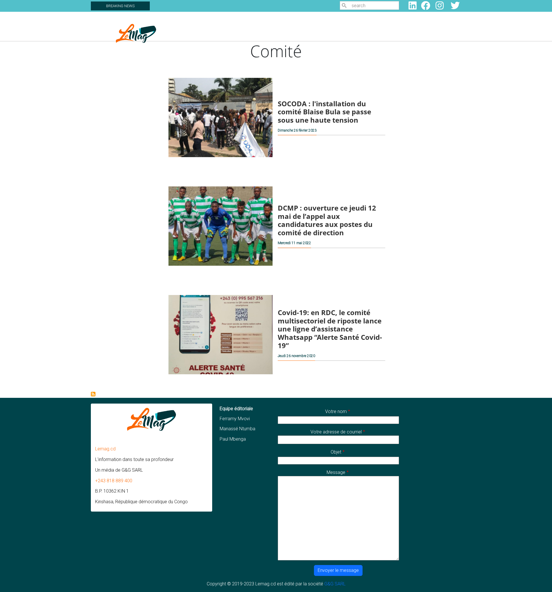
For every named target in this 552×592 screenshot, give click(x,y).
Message (336, 472)
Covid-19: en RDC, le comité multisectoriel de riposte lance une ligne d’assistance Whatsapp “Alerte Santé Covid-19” (330, 329)
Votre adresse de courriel (336, 432)
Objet (336, 452)
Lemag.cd (105, 449)
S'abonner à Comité (93, 394)
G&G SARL (335, 584)
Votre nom (336, 411)
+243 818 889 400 (113, 480)
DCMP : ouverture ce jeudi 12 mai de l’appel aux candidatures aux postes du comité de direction (327, 220)
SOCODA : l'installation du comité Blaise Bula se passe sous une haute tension (324, 112)
